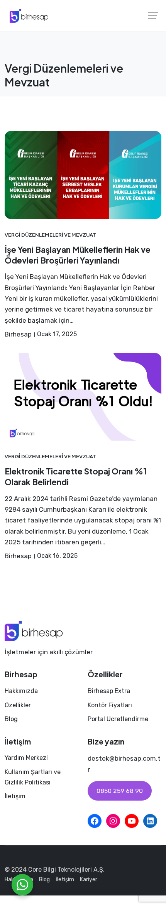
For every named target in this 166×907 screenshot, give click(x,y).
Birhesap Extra (109, 691)
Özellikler (18, 705)
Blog (11, 719)
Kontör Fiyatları (110, 705)
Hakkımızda (21, 691)
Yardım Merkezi (26, 757)
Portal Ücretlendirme (118, 719)
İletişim (15, 796)
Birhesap (18, 334)
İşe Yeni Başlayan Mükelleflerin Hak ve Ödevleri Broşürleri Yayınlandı (78, 254)
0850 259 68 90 (120, 790)
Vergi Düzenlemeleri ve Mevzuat (50, 234)
